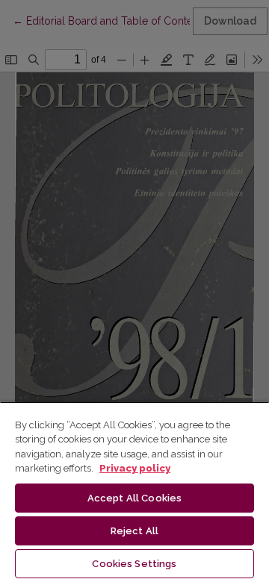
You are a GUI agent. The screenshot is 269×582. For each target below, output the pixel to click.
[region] (134, 491)
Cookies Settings (134, 563)
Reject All (134, 530)
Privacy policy (134, 468)
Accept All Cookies (134, 498)
